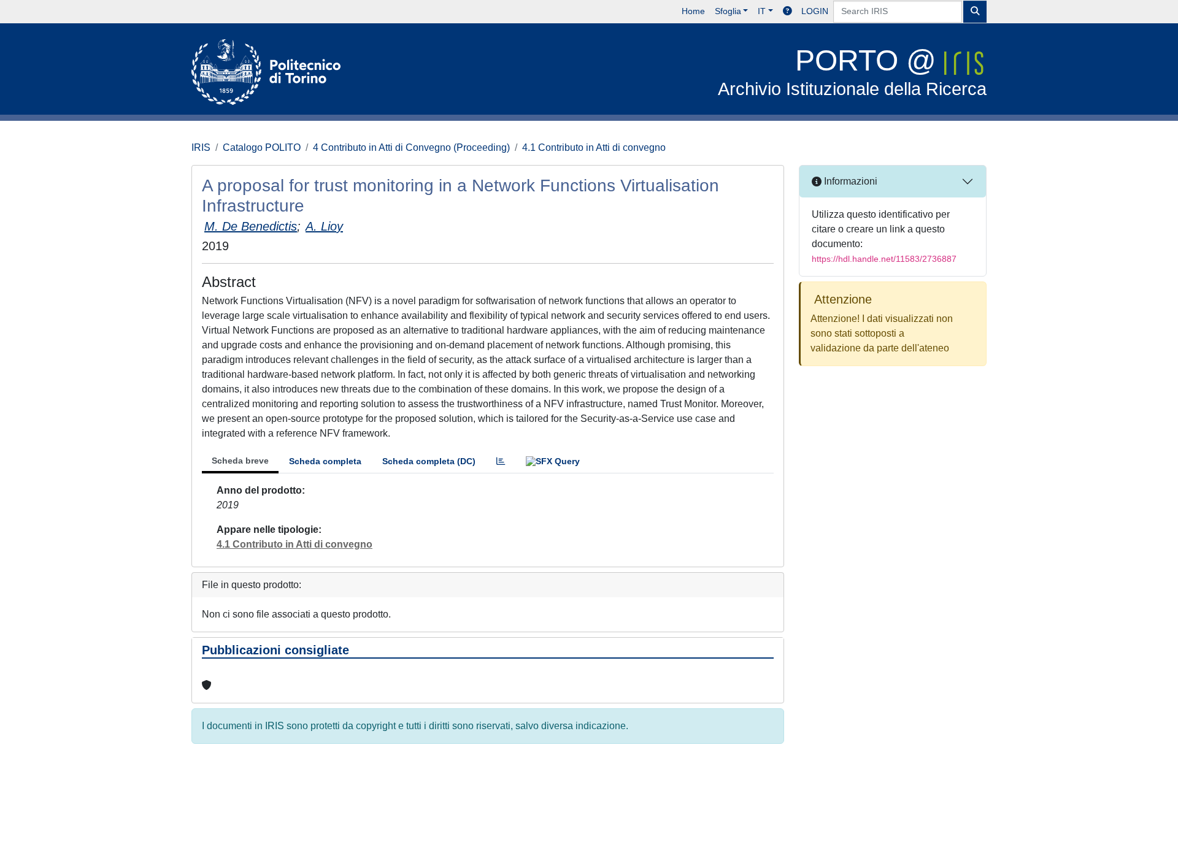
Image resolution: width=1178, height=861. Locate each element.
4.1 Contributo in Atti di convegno (594, 147)
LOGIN (814, 11)
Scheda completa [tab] (325, 461)
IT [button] (762, 11)
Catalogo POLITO (262, 147)
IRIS (200, 147)
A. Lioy (324, 226)
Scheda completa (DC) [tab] (428, 461)
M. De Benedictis (250, 226)
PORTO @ (852, 71)
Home (693, 11)
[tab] (500, 461)
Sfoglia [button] (728, 11)
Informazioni (849, 181)
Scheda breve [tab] (240, 460)
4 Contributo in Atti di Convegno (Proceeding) (411, 147)
